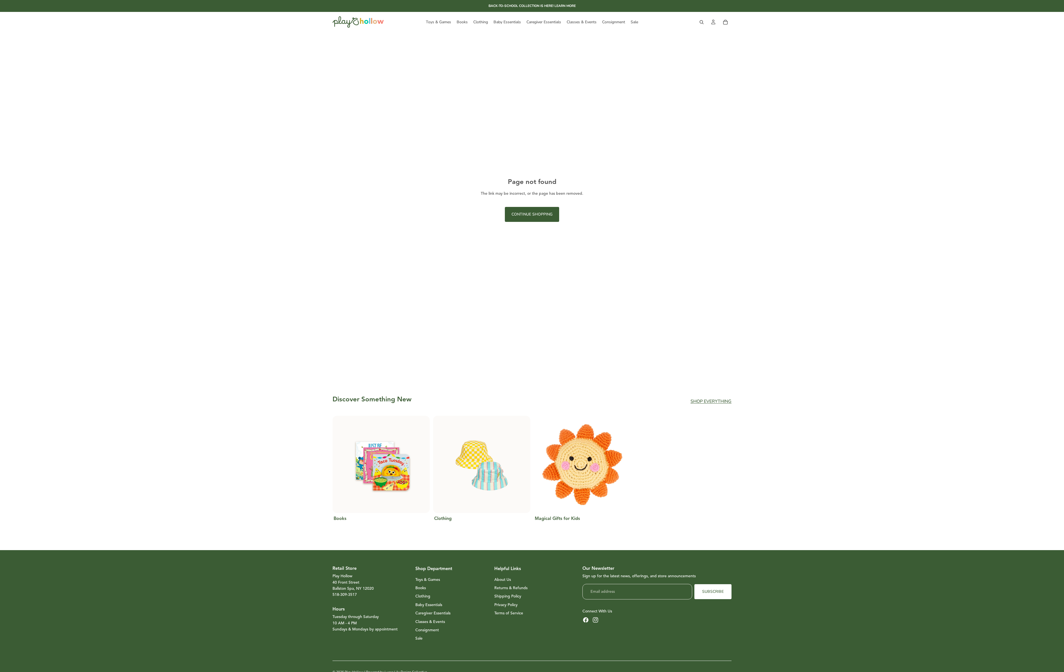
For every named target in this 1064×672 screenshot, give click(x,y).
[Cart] (725, 22)
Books (420, 588)
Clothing (422, 596)
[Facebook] (585, 620)
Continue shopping (532, 214)
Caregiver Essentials (433, 613)
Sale (419, 638)
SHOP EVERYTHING (711, 401)
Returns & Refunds (511, 588)
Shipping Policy (507, 596)
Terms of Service (508, 613)
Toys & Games (427, 579)
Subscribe (713, 591)
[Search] (701, 22)
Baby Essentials (428, 604)
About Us (502, 579)
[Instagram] (595, 620)
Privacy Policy (506, 604)
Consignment (427, 630)
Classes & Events (430, 621)
